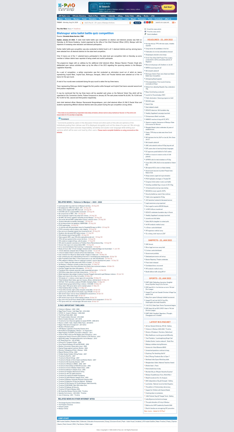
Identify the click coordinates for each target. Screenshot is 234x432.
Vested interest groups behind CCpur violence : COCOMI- (80, 284)
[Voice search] (130, 23)
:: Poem (152, 366)
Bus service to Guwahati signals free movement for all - (79, 231)
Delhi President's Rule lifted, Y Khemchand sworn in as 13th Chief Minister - (85, 258)
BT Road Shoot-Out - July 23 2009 (69, 340)
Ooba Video (129, 16)
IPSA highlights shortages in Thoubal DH (158, 179)
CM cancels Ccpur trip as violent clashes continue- (78, 297)
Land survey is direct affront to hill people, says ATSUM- (79, 292)
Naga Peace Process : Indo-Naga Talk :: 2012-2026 (74, 311)
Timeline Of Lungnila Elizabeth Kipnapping (72, 375)
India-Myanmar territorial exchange (156, 399)
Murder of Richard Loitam (66, 327)
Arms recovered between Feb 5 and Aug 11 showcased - (79, 247)
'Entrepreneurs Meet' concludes (155, 116)
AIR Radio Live (64, 16)
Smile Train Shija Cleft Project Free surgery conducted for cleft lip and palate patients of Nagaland (159, 60)
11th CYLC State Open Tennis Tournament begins (161, 305)
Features (102, 19)
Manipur (76, 19)
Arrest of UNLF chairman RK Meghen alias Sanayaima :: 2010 (77, 334)
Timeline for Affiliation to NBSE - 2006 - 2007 (72, 364)
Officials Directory (79, 16)
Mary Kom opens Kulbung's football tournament (160, 297)
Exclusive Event (116, 421)
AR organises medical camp (154, 230)
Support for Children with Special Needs (158, 390)
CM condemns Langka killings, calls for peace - (77, 241)
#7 (155, 353)
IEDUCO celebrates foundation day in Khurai (159, 212)
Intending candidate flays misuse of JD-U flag (159, 185)
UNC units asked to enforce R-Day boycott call (160, 145)
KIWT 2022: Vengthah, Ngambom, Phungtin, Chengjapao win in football (159, 314)
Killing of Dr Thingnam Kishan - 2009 (70, 342)
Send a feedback (152, 34)
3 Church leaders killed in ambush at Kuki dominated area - (80, 253)
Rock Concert (67, 424)
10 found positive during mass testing (157, 188)
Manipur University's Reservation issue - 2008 (73, 346)
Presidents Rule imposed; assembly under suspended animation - (82, 270)
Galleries (111, 19)
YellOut (103, 16)
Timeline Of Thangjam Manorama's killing (71, 371)
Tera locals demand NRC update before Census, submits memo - (82, 219)
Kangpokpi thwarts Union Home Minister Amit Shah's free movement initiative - (86, 266)
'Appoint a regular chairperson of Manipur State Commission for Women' (160, 123)
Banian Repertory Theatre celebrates (157, 259)
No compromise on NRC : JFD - (72, 214)
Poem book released (152, 262)
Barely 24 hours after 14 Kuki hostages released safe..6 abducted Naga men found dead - (89, 249)
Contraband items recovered (154, 265)
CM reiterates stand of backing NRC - (74, 235)
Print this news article (153, 32)
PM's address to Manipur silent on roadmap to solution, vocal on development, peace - (88, 260)
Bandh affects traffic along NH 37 (156, 272)
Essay (107, 421)
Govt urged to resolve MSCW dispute (157, 206)
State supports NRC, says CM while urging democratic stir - (80, 237)
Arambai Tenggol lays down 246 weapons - (75, 268)
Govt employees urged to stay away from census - (78, 215)
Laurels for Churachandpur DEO (155, 95)
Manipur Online (63, 408)
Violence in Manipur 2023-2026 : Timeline (158, 329)
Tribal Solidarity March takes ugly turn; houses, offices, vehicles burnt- (84, 280)
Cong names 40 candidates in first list (157, 49)
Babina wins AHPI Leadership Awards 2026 (159, 405)
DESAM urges (150, 101)
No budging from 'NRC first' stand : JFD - (75, 208)
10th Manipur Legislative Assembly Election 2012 (74, 329)
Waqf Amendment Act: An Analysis (156, 378)
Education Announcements (96, 421)
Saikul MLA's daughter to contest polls (157, 221)
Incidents (138, 421)
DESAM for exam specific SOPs (156, 191)
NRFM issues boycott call (153, 68)
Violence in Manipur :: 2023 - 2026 (69, 309)
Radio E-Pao (93, 16)
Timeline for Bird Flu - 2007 (67, 356)
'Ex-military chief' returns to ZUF (155, 234)
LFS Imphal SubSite (148, 421)
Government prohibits (152, 253)
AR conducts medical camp (154, 269)
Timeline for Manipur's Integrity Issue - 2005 (72, 370)
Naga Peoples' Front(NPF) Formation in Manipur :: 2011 (76, 332)
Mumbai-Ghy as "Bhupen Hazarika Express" (159, 372)
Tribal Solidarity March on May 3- (73, 288)
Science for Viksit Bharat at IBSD (156, 347)
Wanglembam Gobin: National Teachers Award (160, 362)
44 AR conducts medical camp (155, 224)
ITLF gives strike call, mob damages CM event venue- (79, 301)
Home (69, 29)
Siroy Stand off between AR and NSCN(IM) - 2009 (74, 344)
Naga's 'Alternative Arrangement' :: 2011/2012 (72, 325)
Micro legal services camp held (155, 247)
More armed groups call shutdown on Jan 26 (159, 65)
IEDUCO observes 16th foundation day (157, 110)
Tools (150, 19)
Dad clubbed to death (152, 107)
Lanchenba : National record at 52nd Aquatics (159, 384)
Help (98, 430)
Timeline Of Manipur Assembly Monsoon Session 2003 (75, 379)
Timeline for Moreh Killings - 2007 (69, 358)
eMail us (168, 19)
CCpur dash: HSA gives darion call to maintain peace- (79, 286)
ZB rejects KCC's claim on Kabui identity (158, 168)
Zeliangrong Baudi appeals (154, 79)
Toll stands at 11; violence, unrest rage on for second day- (80, 278)
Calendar (111, 16)
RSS (74, 424)
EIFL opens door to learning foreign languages (159, 148)
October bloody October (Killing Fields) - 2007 (73, 354)
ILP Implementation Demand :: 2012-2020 (71, 317)
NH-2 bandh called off (152, 71)
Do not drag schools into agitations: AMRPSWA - (77, 223)
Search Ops (149, 104)
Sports (60, 424)
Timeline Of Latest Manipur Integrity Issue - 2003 (73, 377)
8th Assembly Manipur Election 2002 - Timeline (73, 391)
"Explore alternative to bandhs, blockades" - (76, 221)
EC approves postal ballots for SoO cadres (159, 151)
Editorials (83, 421)
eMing (138, 16)
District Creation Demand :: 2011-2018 (70, 319)
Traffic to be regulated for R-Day (155, 197)
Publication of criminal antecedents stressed (159, 52)
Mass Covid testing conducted (155, 92)
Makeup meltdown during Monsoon (156, 344)
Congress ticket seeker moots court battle (158, 182)
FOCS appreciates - (68, 225)
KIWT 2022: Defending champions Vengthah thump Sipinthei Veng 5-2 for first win (159, 283)
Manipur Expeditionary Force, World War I (158, 375)
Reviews (68, 19)
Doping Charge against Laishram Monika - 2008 (73, 348)
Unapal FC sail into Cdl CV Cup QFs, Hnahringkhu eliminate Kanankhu (157, 301)
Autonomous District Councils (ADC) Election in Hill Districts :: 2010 (79, 336)
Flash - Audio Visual (128, 421)
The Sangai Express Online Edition (69, 403)
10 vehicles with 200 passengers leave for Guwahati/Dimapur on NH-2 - (84, 227)
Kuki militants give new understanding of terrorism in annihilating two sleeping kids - (88, 256)
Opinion (174, 421)
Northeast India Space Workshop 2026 (157, 359)
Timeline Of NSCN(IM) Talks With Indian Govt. (73, 385)
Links (127, 19)
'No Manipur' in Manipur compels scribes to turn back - (79, 264)
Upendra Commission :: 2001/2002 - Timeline (72, 393)
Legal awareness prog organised (155, 203)
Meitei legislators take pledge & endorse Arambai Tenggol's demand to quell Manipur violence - (91, 274)
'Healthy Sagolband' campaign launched (158, 113)
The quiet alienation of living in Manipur (157, 402)
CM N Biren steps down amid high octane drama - (77, 272)
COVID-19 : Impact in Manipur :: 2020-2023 (72, 313)
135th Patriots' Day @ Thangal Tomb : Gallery (160, 396)
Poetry (169, 421)
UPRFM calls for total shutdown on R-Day (158, 160)
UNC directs (149, 244)
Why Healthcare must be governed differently (159, 335)
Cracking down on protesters (154, 393)
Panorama (142, 19)
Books (146, 16)
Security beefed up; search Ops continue (158, 194)
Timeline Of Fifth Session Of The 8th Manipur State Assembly (77, 383)
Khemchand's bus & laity (153, 369)
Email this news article (154, 29)
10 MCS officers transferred (154, 209)
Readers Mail (75, 421)
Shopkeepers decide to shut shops (156, 55)
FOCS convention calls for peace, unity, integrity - (77, 229)
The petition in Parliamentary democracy (158, 387)
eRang (120, 16)
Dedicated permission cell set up (156, 256)
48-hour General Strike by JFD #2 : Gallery (159, 326)
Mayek (133, 19)
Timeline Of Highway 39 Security (69, 387)
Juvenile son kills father (153, 218)
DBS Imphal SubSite (63, 421)
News (61, 19)
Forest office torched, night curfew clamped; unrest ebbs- (79, 290)
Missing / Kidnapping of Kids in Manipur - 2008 (73, 350)
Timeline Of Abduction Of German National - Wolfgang (75, 381)
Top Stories (80, 424)
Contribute (158, 19)
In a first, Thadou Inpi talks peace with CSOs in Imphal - (79, 262)
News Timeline (160, 421)
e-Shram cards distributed (153, 227)
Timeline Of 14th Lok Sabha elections (70, 373)
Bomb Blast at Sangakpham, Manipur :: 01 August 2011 (75, 331)
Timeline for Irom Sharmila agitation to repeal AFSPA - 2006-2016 (79, 321)
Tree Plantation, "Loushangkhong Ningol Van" (159, 338)
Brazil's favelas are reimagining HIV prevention (160, 408)
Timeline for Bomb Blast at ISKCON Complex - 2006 (75, 366)
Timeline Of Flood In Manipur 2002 (69, 389)
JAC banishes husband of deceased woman (159, 200)
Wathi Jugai (89, 424)
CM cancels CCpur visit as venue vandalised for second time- (81, 294)
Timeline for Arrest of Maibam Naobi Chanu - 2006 (74, 368)
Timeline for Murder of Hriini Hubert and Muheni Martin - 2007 (77, 360)
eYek (153, 16)
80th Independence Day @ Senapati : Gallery (159, 381)
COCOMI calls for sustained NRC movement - (76, 212)
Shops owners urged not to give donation (158, 176)
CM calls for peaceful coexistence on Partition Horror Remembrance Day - (85, 243)
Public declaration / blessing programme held (159, 98)
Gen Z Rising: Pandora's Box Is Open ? (158, 356)
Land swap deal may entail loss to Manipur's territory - (79, 206)
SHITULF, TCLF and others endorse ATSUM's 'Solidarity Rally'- (82, 282)
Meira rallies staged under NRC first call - (75, 210)
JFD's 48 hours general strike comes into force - (77, 239)
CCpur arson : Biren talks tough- (72, 295)
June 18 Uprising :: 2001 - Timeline (69, 395)
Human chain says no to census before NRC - (76, 245)
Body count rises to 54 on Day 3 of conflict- (75, 276)
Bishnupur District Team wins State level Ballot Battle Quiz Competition (160, 75)
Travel (84, 19)
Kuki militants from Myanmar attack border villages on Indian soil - (83, 255)
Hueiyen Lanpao (63, 406)
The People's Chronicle (66, 405)
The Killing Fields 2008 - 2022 (68, 315)
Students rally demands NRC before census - (76, 233)
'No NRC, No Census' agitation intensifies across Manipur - (80, 217)
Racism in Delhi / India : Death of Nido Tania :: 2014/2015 (76, 323)
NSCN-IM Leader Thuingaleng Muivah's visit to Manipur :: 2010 (78, 338)
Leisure (119, 19)
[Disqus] (99, 166)
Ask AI (137, 23)
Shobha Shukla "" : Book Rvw (159, 341)
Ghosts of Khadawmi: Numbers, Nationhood (159, 332)
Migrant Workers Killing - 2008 (68, 352)
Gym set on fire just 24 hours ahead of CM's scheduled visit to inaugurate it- (85, 299)
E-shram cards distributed (153, 250)
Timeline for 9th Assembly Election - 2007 (71, 362)
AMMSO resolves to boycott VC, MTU (157, 119)
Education (93, 19)
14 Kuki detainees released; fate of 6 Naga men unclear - (79, 251)
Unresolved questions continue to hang (157, 350)
